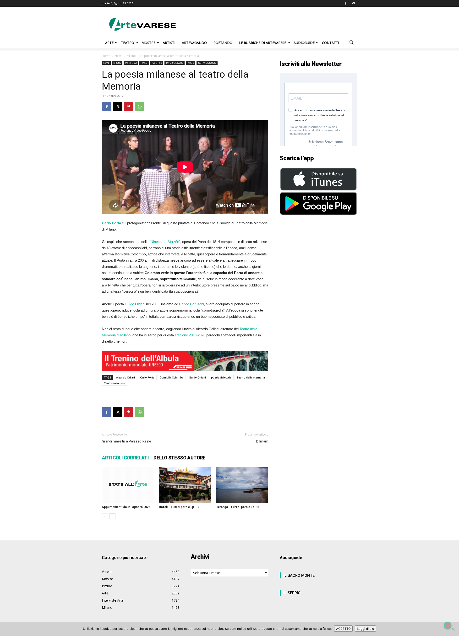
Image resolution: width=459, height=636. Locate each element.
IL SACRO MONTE (299, 575)
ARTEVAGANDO (194, 42)
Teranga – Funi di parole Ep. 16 (237, 507)
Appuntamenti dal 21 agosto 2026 (126, 507)
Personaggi (131, 62)
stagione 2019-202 (189, 335)
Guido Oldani (135, 304)
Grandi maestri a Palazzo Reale (126, 441)
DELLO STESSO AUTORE (179, 458)
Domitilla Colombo (172, 377)
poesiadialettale (221, 377)
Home (106, 56)
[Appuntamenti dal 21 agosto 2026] (128, 485)
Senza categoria (174, 62)
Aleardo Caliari (125, 377)
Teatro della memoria (251, 377)
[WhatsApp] (139, 106)
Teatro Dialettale (207, 62)
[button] (351, 43)
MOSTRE (148, 42)
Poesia (144, 62)
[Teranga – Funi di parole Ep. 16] (242, 485)
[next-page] (112, 516)
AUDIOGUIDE (304, 42)
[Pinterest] (128, 106)
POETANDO (222, 42)
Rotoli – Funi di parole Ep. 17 (179, 507)
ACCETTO (343, 629)
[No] (453, 629)
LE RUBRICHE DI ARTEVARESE (262, 42)
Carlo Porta (147, 377)
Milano (131, 56)
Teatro (190, 62)
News (118, 56)
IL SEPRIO (292, 593)
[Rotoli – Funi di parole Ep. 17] (185, 485)
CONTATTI (330, 42)
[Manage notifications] (448, 625)
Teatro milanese (114, 383)
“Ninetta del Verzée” (164, 242)
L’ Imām (262, 441)
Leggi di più (365, 629)
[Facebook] (345, 3)
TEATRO (127, 42)
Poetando (157, 62)
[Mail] (353, 3)
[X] (117, 106)
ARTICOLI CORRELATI (125, 458)
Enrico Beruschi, (192, 304)
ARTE (109, 42)
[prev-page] (105, 516)
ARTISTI (169, 42)
